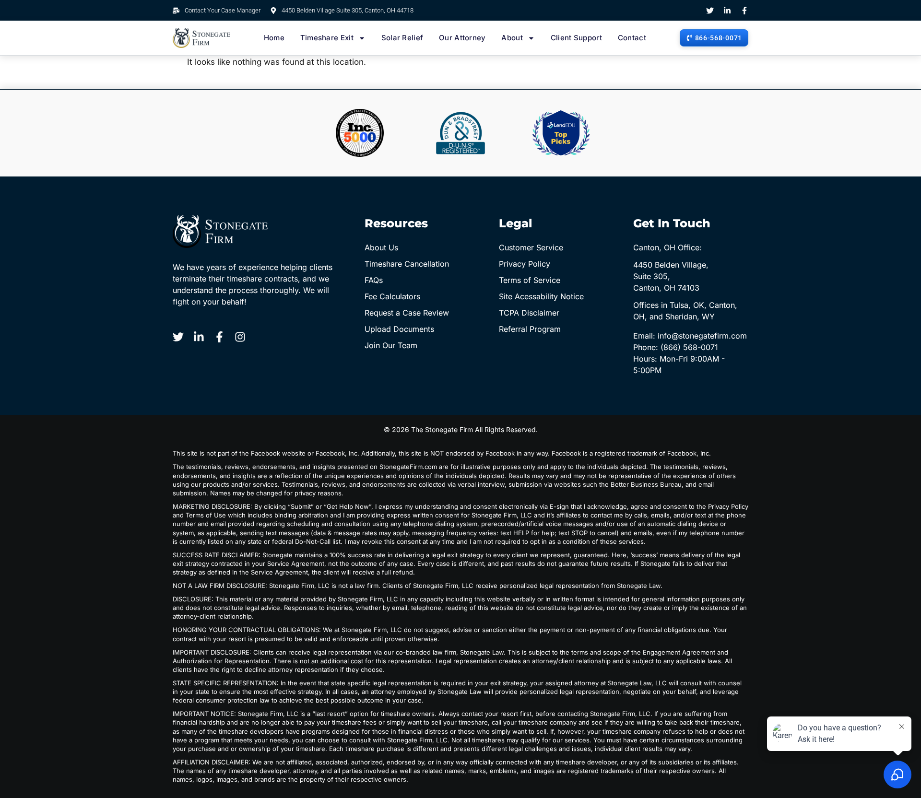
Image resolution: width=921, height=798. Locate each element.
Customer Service (531, 247)
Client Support (576, 37)
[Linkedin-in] (727, 10)
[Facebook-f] (744, 10)
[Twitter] (710, 10)
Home (274, 37)
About (512, 37)
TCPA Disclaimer (529, 312)
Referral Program (530, 329)
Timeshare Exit (327, 37)
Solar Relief (402, 37)
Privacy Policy (524, 264)
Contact (632, 37)
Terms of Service (529, 280)
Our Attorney (462, 37)
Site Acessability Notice (541, 296)
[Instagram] (240, 336)
